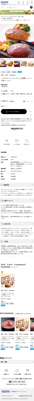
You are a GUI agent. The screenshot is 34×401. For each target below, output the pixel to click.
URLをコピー (27, 144)
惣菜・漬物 (21, 16)
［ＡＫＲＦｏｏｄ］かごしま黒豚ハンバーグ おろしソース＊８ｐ (7, 294)
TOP (2, 16)
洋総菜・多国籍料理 (7, 18)
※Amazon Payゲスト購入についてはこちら (13, 125)
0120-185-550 (18, 382)
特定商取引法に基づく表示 (25, 396)
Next (32, 40)
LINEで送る (7, 144)
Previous (2, 40)
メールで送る (16, 144)
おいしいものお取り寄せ (11, 16)
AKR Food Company (8, 75)
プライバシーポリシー (7, 396)
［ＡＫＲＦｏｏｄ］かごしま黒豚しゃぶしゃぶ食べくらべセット (7, 338)
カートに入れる (14, 111)
